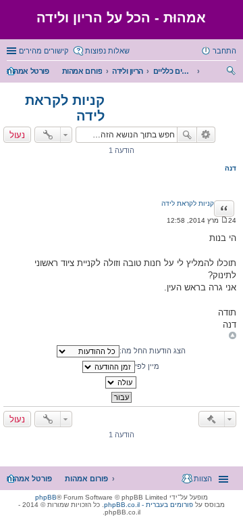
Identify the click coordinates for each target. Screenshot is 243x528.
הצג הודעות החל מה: (152, 351)
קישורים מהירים (43, 51)
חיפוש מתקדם (206, 135)
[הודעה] (224, 220)
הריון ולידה (127, 71)
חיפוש (187, 135)
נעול (17, 135)
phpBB (46, 497)
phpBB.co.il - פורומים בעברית (148, 504)
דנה (230, 168)
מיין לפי (147, 366)
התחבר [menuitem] (224, 51)
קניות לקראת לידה (187, 203)
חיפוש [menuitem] (231, 72)
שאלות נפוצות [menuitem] (107, 51)
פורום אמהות (82, 71)
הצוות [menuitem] (203, 479)
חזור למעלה (232, 335)
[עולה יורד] (121, 382)
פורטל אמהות (28, 71)
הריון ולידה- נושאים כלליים (173, 71)
